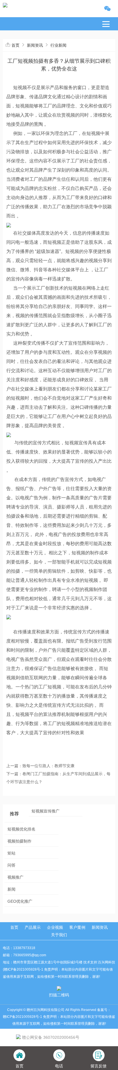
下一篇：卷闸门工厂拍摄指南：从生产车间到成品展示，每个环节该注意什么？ (58, 777)
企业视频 (55, 927)
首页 (15, 45)
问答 (11, 865)
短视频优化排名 (21, 829)
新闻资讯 (35, 45)
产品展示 (33, 927)
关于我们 (59, 934)
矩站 (11, 853)
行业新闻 (58, 45)
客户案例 (77, 927)
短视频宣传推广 (46, 811)
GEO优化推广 (19, 901)
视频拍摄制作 (19, 841)
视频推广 (15, 877)
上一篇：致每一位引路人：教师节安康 (40, 765)
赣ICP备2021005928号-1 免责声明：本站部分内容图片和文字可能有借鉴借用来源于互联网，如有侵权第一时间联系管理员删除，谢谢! (59, 1020)
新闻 (11, 889)
